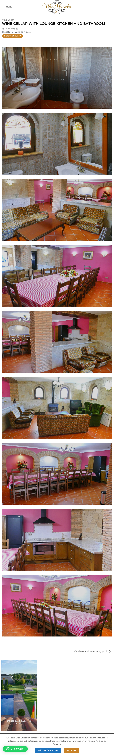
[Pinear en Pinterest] (14, 29)
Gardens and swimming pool (90, 651)
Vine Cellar (8, 19)
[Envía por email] (12, 29)
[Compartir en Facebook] (6, 29)
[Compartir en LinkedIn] (17, 29)
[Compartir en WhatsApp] (3, 29)
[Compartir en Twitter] (9, 29)
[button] (7, 6)
